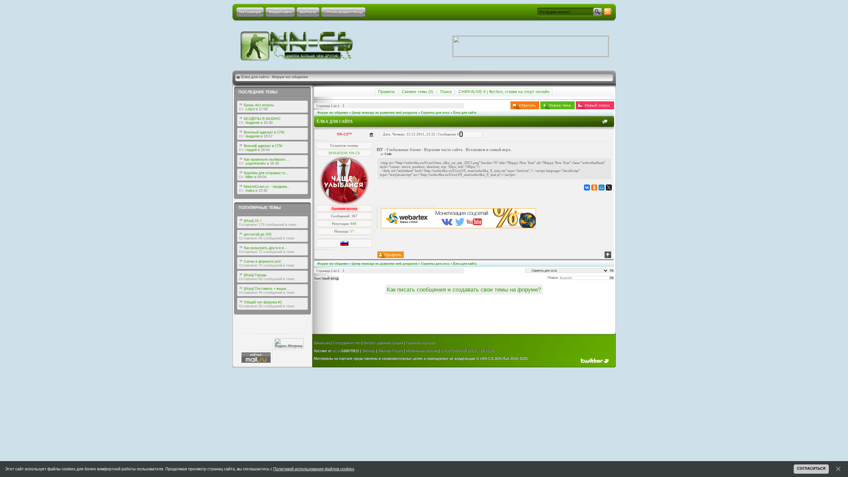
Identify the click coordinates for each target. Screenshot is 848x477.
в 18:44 (264, 150)
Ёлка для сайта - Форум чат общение (274, 77)
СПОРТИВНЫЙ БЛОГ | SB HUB (467, 351)
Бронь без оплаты (259, 105)
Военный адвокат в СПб (264, 132)
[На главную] (297, 45)
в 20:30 (267, 123)
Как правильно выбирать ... (267, 159)
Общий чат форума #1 (263, 302)
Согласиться (811, 468)
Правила (386, 91)
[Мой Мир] (602, 187)
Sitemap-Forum (390, 351)
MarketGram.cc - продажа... (267, 186)
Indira (249, 190)
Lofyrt (250, 109)
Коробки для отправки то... (266, 173)
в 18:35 (273, 163)
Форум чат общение (332, 112)
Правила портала (420, 343)
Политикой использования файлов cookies (313, 469)
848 (353, 224)
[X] (609, 187)
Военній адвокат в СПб (263, 146)
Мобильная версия (422, 351)
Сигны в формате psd (262, 261)
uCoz (337, 351)
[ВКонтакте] (587, 187)
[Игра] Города (255, 275)
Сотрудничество (346, 343)
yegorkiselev (255, 163)
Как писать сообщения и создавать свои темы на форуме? (464, 289)
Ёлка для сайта (464, 112)
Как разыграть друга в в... (265, 248)
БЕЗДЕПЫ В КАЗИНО (262, 119)
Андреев (252, 123)
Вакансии (322, 343)
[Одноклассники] (594, 187)
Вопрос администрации (383, 343)
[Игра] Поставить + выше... (266, 289)
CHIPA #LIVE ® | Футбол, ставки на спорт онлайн (504, 91)
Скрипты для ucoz (435, 112)
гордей (251, 150)
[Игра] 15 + (253, 221)
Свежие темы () (417, 91)
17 (352, 231)
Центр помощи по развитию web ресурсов (384, 112)
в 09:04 (260, 177)
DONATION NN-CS (344, 153)
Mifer (249, 177)
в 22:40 (261, 190)
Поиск (445, 91)
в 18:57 (267, 136)
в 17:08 (262, 109)
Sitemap (368, 351)
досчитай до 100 (257, 234)
